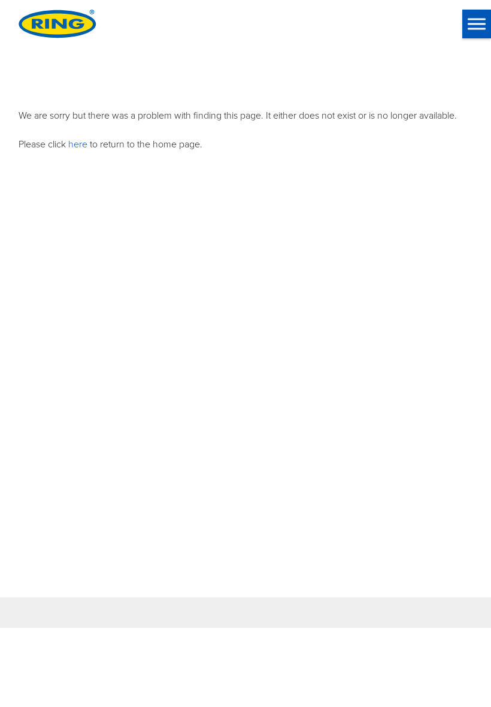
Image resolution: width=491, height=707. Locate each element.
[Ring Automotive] (57, 24)
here (77, 143)
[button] (476, 24)
